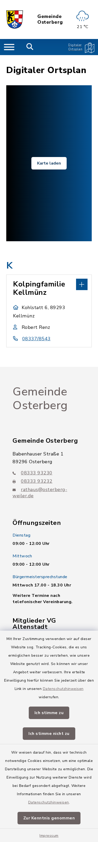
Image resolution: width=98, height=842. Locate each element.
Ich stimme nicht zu (49, 733)
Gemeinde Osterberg (50, 19)
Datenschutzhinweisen (63, 688)
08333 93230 (37, 473)
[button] (49, 283)
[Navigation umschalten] (9, 47)
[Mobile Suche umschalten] (29, 47)
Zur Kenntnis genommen (49, 818)
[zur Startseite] (14, 19)
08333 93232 (37, 481)
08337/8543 (36, 339)
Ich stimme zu (49, 713)
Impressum (49, 835)
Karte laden (49, 163)
